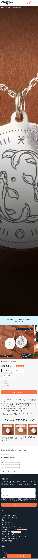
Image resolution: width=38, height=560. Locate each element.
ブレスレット (19, 371)
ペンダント (6, 371)
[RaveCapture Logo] (19, 450)
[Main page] (7, 3)
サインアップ (19, 504)
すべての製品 (8, 7)
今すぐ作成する (19, 556)
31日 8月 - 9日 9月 (16, 319)
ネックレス (6, 375)
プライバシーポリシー (30, 499)
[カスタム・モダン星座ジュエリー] (21, 435)
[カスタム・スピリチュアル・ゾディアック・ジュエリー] (8, 435)
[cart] (30, 2)
